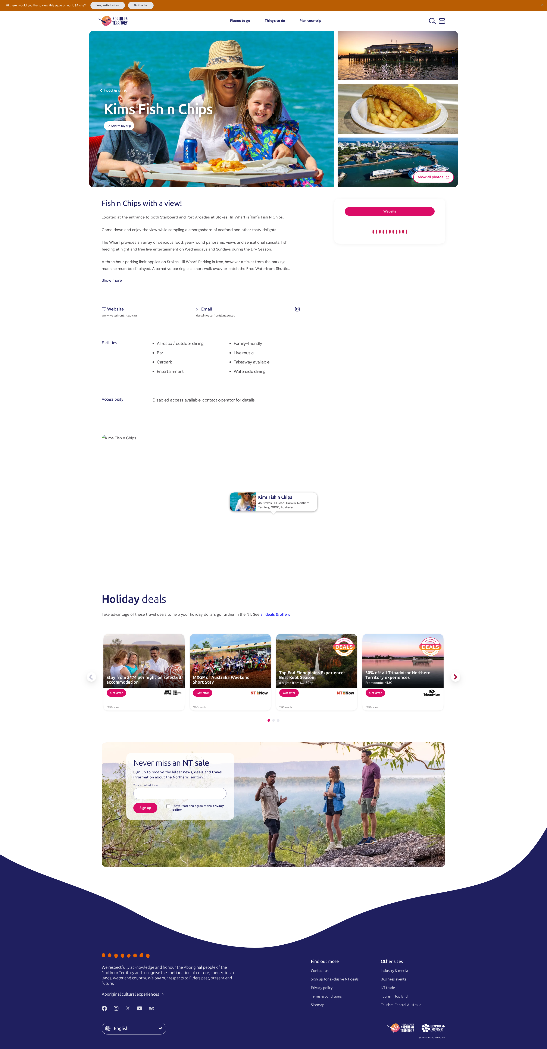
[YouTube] (139, 1008)
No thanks (140, 5)
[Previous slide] (91, 677)
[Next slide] (455, 677)
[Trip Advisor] (151, 1008)
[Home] (113, 21)
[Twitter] (128, 1008)
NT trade (388, 988)
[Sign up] (442, 21)
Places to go (240, 20)
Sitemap (317, 1005)
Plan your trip (310, 20)
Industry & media (394, 970)
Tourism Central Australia (401, 1005)
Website (389, 211)
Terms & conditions (326, 996)
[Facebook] (104, 1008)
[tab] (269, 720)
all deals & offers (275, 614)
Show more (112, 280)
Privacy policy (321, 988)
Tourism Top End (394, 996)
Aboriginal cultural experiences (131, 994)
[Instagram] (116, 1008)
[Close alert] (542, 4)
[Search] (432, 21)
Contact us (319, 970)
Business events (393, 979)
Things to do (275, 20)
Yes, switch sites (108, 5)
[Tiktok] (163, 1008)
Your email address (145, 785)
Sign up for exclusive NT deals (335, 979)
